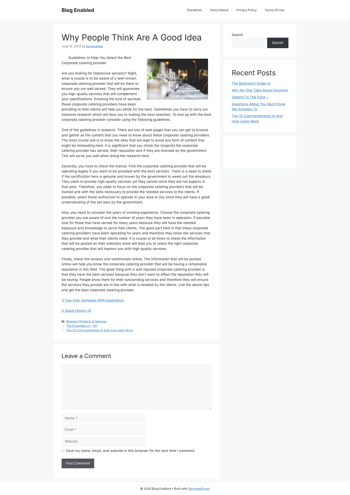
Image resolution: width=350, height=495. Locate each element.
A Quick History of (76, 311)
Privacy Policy (247, 10)
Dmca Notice (219, 10)
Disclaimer (194, 10)
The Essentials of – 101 (81, 325)
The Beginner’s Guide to (251, 83)
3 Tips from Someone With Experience (93, 300)
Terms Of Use (274, 10)
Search (237, 35)
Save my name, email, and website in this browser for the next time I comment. (130, 451)
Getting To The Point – (250, 97)
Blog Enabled (78, 10)
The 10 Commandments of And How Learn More (99, 330)
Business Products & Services (86, 321)
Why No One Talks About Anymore (260, 90)
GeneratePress (199, 489)
